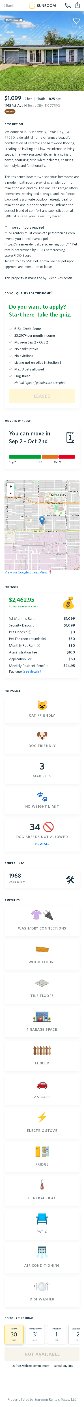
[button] (42, 520)
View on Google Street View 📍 (28, 572)
